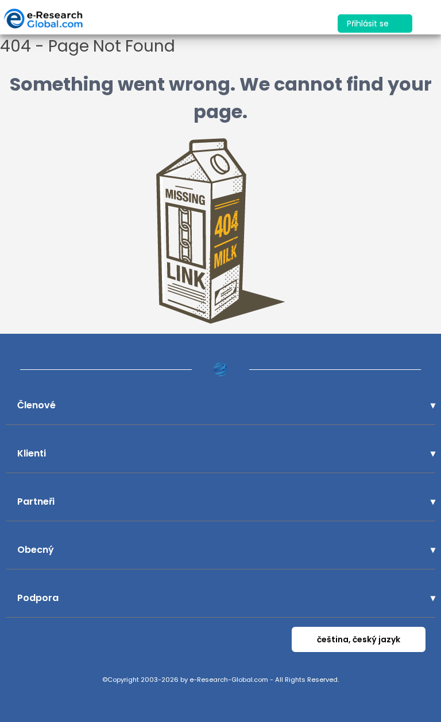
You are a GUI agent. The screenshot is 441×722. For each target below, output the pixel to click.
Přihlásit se (369, 23)
